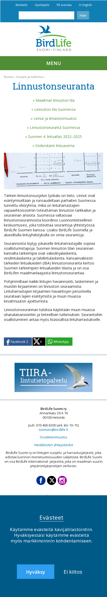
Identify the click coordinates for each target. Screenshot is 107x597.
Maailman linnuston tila (55, 100)
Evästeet (51, 517)
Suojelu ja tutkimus (29, 77)
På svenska (64, 5)
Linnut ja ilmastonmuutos (55, 118)
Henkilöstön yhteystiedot (53, 445)
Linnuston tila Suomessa (55, 109)
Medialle (22, 5)
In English (85, 5)
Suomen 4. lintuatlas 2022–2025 (55, 136)
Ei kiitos (73, 571)
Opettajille (42, 5)
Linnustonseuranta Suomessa (55, 127)
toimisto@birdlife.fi (53, 430)
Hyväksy (35, 572)
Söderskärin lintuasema (55, 145)
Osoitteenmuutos (53, 437)
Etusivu (9, 77)
